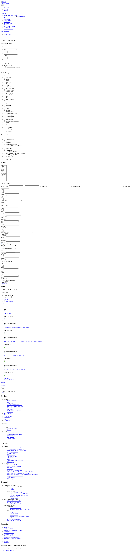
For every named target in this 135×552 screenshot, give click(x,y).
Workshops (9, 467)
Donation (6, 10)
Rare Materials (7, 20)
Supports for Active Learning (14, 466)
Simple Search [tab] (7, 34)
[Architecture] (3, 174)
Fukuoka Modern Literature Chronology (15, 153)
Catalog (7, 138)
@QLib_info (7, 541)
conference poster (9, 116)
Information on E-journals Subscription (19, 494)
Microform (8, 98)
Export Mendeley (9, 301)
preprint (7, 124)
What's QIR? (13, 512)
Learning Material (9, 88)
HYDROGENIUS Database (14, 410)
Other (6, 107)
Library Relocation (8, 528)
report (7, 125)
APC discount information (13, 502)
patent (7, 122)
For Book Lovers (11, 453)
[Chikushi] (3, 172)
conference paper (9, 114)
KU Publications (14, 515)
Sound (7, 101)
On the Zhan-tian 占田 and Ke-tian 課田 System (16, 370)
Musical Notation (9, 99)
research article (9, 119)
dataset (7, 108)
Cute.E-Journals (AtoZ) (16, 492)
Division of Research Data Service (12, 538)
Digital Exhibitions (8, 419)
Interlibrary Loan (14, 496)
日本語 (3, 3)
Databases (6, 414)
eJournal (7, 83)
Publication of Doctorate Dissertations (19, 516)
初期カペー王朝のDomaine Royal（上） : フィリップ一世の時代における (24, 341)
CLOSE (3, 385)
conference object (9, 111)
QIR (5, 17)
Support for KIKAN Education (14, 470)
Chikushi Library (11, 438)
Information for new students (14, 448)
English (7, 3)
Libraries (15, 15)
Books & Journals (21, 16)
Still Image (8, 105)
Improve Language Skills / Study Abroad (17, 450)
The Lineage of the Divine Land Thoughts (14, 356)
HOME (6, 15)
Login (2, 5)
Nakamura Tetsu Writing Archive (13, 145)
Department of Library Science (11, 537)
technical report (9, 129)
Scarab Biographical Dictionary (13, 154)
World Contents (7, 413)
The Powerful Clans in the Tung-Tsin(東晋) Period (16, 327)
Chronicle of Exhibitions (10, 535)
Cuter (8, 459)
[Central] (3, 166)
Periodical (8, 82)
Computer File (9, 94)
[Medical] (3, 169)
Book (6, 76)
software (7, 110)
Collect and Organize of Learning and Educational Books (21, 471)
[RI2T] (3, 176)
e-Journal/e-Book (9, 139)
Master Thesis (8, 93)
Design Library (10, 437)
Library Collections (8, 29)
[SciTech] (3, 168)
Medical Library (11, 435)
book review (8, 131)
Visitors (9, 430)
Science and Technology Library (15, 434)
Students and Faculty (12, 428)
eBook (7, 79)
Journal (7, 80)
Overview (6, 527)
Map (6, 96)
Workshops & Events (12, 456)
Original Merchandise (9, 533)
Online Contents (11, 455)
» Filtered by (4, 283)
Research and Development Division (13, 530)
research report (9, 127)
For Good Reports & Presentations (15, 449)
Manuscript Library (11, 439)
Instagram (6, 542)
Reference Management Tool (14, 501)
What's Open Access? (15, 508)
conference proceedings (11, 113)
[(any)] (3, 165)
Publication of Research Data (14, 520)
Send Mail (6, 299)
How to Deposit (14, 513)
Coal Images (7, 24)
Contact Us (6, 8)
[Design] (3, 170)
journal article (8, 118)
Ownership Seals (8, 23)
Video (7, 104)
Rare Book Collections (11, 144)
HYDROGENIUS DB (9, 26)
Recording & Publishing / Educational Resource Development (22, 474)
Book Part (8, 77)
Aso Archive (7, 22)
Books (11, 488)
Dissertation (7, 19)
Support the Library (8, 534)
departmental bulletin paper (12, 121)
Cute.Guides (7, 420)
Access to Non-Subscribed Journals (19, 495)
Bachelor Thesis (9, 90)
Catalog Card (7, 27)
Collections (10, 15)
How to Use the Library (13, 452)
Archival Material (9, 87)
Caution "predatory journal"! (14, 503)
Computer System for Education (15, 460)
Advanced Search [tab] (8, 35)
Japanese (4, 244)
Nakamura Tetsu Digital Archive (15, 406)
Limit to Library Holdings (8, 40)
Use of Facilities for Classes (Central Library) (18, 473)
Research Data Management (14, 519)
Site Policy (6, 9)
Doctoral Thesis (9, 91)
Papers (7, 141)
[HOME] (3, 2)
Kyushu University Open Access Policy (20, 509)
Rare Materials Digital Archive (14, 405)
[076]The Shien (7, 313)
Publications (7, 417)
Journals (12, 489)
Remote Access (14, 498)
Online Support (10, 462)
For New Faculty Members (13, 464)
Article (7, 85)
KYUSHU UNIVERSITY (7, 550)
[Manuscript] (3, 173)
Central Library (10, 432)
